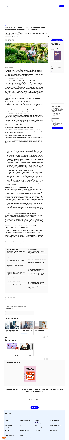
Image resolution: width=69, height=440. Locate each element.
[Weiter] (47, 337)
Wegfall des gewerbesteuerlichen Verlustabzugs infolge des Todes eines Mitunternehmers (37, 283)
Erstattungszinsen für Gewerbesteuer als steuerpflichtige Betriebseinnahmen (16, 252)
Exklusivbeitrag (23, 333)
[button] (61, 6)
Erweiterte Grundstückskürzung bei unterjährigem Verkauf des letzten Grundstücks (36, 252)
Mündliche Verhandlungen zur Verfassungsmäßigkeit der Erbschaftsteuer (16, 256)
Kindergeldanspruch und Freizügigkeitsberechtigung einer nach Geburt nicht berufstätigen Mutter (37, 274)
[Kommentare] (48, 37)
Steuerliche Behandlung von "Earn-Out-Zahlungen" (15, 284)
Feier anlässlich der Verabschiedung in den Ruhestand (16, 288)
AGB (37, 399)
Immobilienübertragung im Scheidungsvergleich (36, 255)
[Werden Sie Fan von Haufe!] (37, 422)
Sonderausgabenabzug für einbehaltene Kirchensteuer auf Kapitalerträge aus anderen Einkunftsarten (16, 265)
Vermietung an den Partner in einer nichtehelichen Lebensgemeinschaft (15, 277)
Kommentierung (8, 36)
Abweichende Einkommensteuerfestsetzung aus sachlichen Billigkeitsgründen (36, 278)
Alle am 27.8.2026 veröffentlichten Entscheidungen (37, 259)
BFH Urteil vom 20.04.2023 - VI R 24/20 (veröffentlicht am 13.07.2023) (20, 225)
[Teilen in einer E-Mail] (6, 67)
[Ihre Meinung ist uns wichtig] (4, 438)
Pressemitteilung (19, 232)
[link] (6, 10)
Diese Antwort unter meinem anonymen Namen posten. (16, 306)
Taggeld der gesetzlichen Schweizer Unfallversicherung (34, 287)
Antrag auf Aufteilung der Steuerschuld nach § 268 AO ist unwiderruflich (16, 261)
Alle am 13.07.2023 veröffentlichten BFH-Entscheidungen (17, 227)
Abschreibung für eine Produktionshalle (13, 281)
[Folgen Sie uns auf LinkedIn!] (35, 422)
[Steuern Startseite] (7, 6)
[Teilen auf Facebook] (9, 67)
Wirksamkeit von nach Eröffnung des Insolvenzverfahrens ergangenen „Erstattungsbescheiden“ (16, 273)
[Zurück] (44, 337)
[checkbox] (5, 306)
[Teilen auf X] (7, 67)
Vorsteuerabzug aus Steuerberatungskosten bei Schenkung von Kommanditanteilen (36, 270)
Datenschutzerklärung (38, 400)
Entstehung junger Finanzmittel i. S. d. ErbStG (36, 262)
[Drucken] (46, 37)
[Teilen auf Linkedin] (12, 67)
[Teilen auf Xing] (11, 67)
